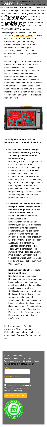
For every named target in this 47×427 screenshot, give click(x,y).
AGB (30, 358)
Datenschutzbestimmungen (15, 358)
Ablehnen (20, 32)
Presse (36, 361)
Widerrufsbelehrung (12, 361)
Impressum (17, 356)
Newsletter (27, 361)
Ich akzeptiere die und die (17, 387)
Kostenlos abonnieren (16, 395)
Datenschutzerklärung (13, 390)
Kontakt (7, 356)
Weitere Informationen (23, 36)
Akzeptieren (7, 32)
